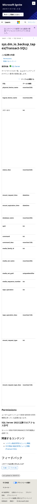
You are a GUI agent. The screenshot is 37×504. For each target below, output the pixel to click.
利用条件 (4, 501)
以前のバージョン (17, 492)
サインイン (31, 22)
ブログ (28, 492)
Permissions (7, 59)
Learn (4, 38)
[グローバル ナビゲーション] (2, 22)
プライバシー (11, 495)
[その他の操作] (33, 38)
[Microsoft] (18, 22)
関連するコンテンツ (9, 61)
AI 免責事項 (5, 492)
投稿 (3, 495)
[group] (18, 244)
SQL (9, 38)
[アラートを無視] (33, 3)
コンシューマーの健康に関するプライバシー (16, 498)
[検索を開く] (25, 22)
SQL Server (17, 38)
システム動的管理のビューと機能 (18, 443)
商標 (11, 501)
